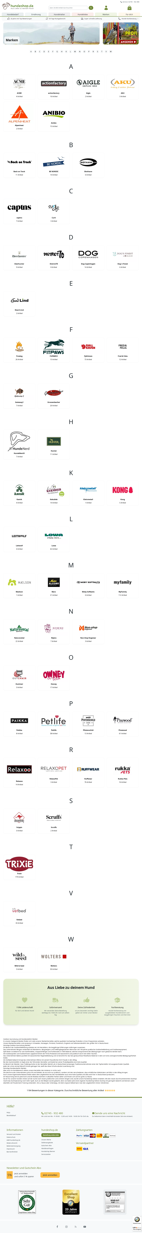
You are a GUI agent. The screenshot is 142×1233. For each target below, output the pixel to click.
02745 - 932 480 (53, 1113)
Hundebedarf (13, 14)
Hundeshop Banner (48, 1151)
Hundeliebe (83, 14)
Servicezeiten (46, 1154)
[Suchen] (91, 8)
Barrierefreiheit (12, 1152)
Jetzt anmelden (50, 1175)
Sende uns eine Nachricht (110, 1113)
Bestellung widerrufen (51, 1135)
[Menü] (140, 1217)
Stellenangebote (47, 1143)
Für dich (129, 14)
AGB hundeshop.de (13, 1140)
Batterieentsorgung (13, 1146)
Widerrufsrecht (12, 1143)
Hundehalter (59, 14)
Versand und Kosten (14, 1134)
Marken (106, 14)
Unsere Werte (46, 1140)
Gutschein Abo (46, 1145)
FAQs (8, 1112)
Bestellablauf (11, 1115)
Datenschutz (11, 1137)
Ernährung (36, 14)
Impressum (11, 1149)
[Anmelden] (106, 7)
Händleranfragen (47, 1148)
